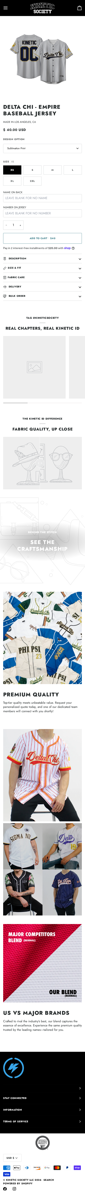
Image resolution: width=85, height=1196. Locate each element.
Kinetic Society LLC (20, 1180)
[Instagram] (14, 1189)
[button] (42, 1088)
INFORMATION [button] (12, 1110)
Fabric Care (16, 277)
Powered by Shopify (18, 1183)
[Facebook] (5, 1189)
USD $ (10, 1158)
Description (17, 258)
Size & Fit (14, 268)
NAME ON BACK (12, 192)
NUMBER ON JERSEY (14, 207)
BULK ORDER (17, 296)
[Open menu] (9, 8)
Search (48, 1180)
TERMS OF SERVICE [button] (15, 1121)
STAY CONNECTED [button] (14, 1098)
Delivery (14, 286)
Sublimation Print (16, 148)
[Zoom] (10, 90)
